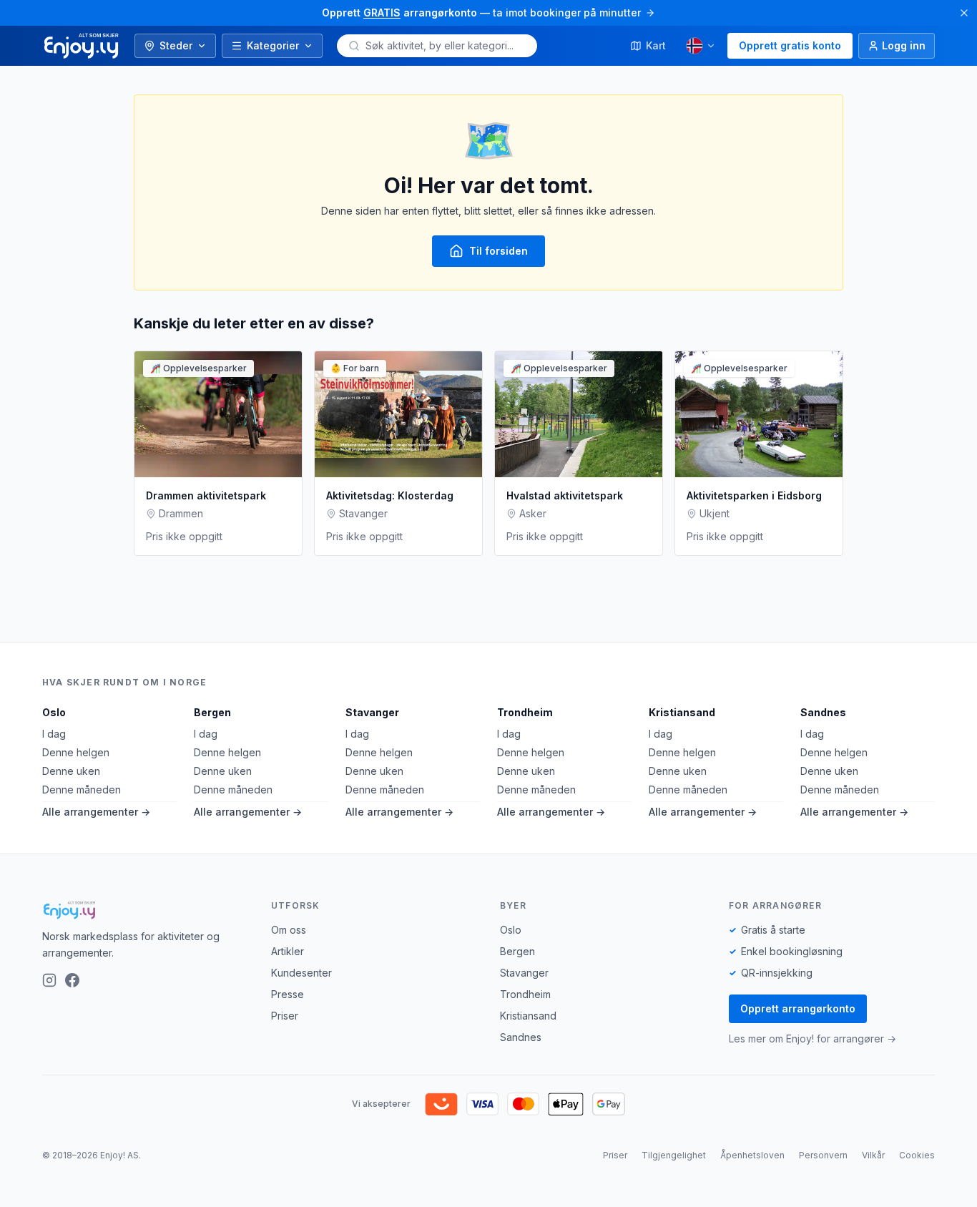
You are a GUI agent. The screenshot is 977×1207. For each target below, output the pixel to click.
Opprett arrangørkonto (797, 1008)
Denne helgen (75, 752)
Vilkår (873, 1155)
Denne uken (71, 771)
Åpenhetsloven (752, 1155)
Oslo (54, 712)
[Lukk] (964, 13)
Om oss (288, 930)
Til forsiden (498, 251)
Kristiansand (682, 712)
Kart (656, 45)
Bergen (212, 712)
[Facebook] (72, 980)
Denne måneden (81, 789)
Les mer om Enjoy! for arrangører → (812, 1038)
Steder (175, 45)
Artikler (287, 951)
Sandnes (823, 712)
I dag (54, 734)
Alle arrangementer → (96, 812)
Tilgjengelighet (674, 1155)
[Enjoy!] (145, 910)
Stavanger (372, 712)
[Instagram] (49, 980)
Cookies (917, 1155)
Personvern (823, 1155)
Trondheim (525, 712)
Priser (284, 1016)
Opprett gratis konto (790, 45)
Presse (287, 994)
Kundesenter (301, 973)
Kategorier (273, 45)
